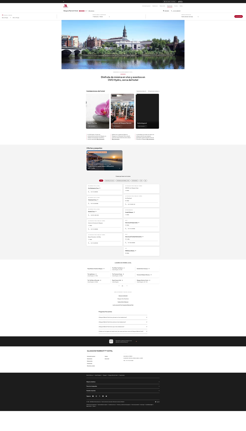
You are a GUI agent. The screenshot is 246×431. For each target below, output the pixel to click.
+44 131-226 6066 (94, 203)
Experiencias (169, 5)
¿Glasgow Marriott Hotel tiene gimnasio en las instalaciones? (113, 317)
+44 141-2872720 (94, 243)
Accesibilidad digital (149, 404)
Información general (146, 5)
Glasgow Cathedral (123, 295)
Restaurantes (162, 5)
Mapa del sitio (88, 406)
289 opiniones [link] (91, 10)
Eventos (176, 5)
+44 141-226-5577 (177, 10)
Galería (106, 356)
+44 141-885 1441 (131, 204)
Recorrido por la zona (109, 180)
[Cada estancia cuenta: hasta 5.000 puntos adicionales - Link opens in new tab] (104, 160)
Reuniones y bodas (91, 365)
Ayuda (94, 406)
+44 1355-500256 (131, 242)
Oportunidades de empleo (102, 404)
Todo (101, 180)
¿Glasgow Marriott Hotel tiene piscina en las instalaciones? (112, 322)
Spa (145, 180)
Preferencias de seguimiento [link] (91, 404)
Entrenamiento (135, 180)
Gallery (181, 5)
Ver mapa (167, 10)
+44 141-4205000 (94, 229)
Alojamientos (89, 358)
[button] (169, 2)
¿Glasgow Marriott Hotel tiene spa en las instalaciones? (111, 326)
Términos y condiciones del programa (123, 404)
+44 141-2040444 (94, 191)
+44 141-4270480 (131, 228)
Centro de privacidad (135, 404)
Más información (92, 126)
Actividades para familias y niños (123, 180)
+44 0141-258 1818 (94, 215)
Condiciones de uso (112, 404)
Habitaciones (155, 5)
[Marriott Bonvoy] (179, 1)
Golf (141, 180)
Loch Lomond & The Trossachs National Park (123, 305)
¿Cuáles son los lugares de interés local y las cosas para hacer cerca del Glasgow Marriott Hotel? (121, 331)
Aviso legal (107, 358)
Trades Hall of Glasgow (123, 302)
